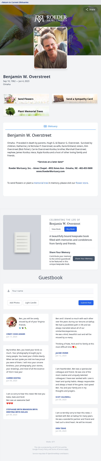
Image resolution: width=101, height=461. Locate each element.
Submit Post (86, 302)
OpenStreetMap (53, 453)
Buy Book (71, 229)
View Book (56, 229)
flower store (82, 182)
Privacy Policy (43, 449)
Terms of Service (58, 449)
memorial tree (41, 182)
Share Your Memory (83, 258)
